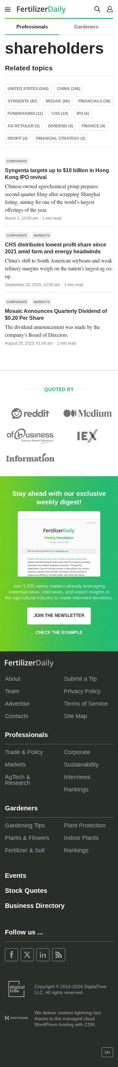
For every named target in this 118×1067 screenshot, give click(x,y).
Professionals (32, 26)
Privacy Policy (82, 691)
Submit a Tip (80, 679)
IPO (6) (83, 113)
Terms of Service (86, 704)
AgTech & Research (17, 780)
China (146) (68, 88)
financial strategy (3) (60, 138)
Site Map (75, 716)
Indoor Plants (81, 838)
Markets (42, 235)
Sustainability (81, 765)
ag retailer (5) (24, 126)
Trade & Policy (24, 752)
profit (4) (18, 138)
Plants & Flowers (27, 838)
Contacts (16, 716)
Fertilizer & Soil (25, 850)
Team (12, 691)
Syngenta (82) (22, 101)
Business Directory (35, 905)
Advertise (17, 704)
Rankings (76, 789)
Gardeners (86, 26)
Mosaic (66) (58, 101)
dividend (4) (60, 126)
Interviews (77, 777)
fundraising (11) (25, 113)
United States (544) (28, 88)
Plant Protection (85, 825)
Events (15, 875)
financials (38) (94, 101)
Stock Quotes (26, 890)
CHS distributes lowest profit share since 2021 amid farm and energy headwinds (55, 248)
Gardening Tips (25, 825)
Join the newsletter (59, 615)
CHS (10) (59, 113)
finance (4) (93, 126)
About (12, 679)
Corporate (17, 161)
